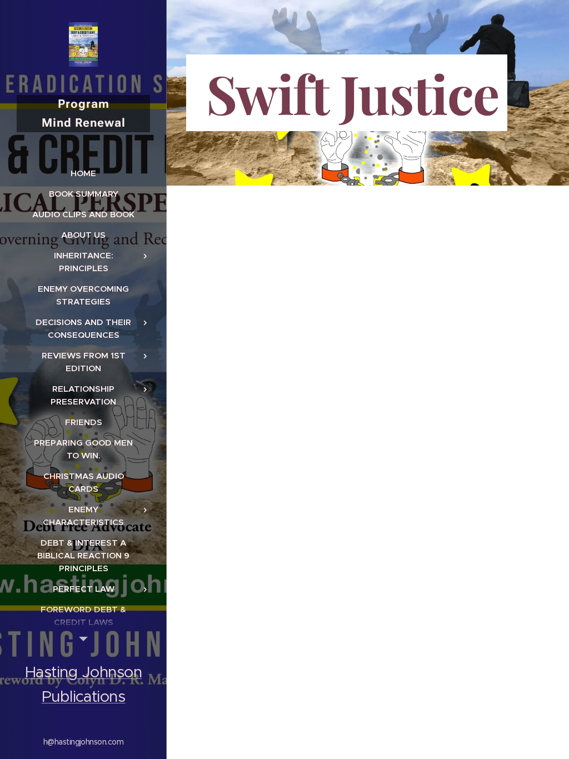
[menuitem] (83, 173)
